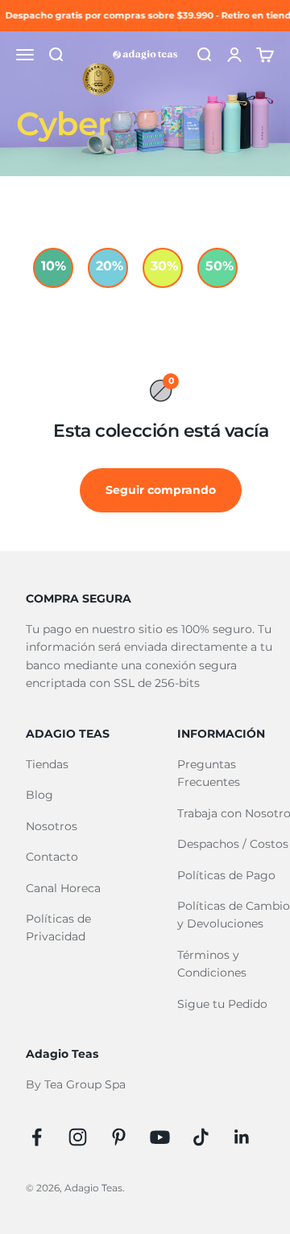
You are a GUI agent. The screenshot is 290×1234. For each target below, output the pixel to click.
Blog (39, 795)
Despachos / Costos (232, 844)
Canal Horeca (63, 888)
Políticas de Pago (226, 875)
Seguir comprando (161, 490)
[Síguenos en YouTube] (160, 1137)
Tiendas (47, 764)
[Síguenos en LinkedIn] (242, 1137)
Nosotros (51, 826)
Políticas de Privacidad (58, 927)
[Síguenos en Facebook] (37, 1137)
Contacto (52, 856)
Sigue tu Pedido (222, 1004)
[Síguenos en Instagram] (78, 1137)
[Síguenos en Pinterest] (119, 1137)
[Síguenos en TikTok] (201, 1137)
